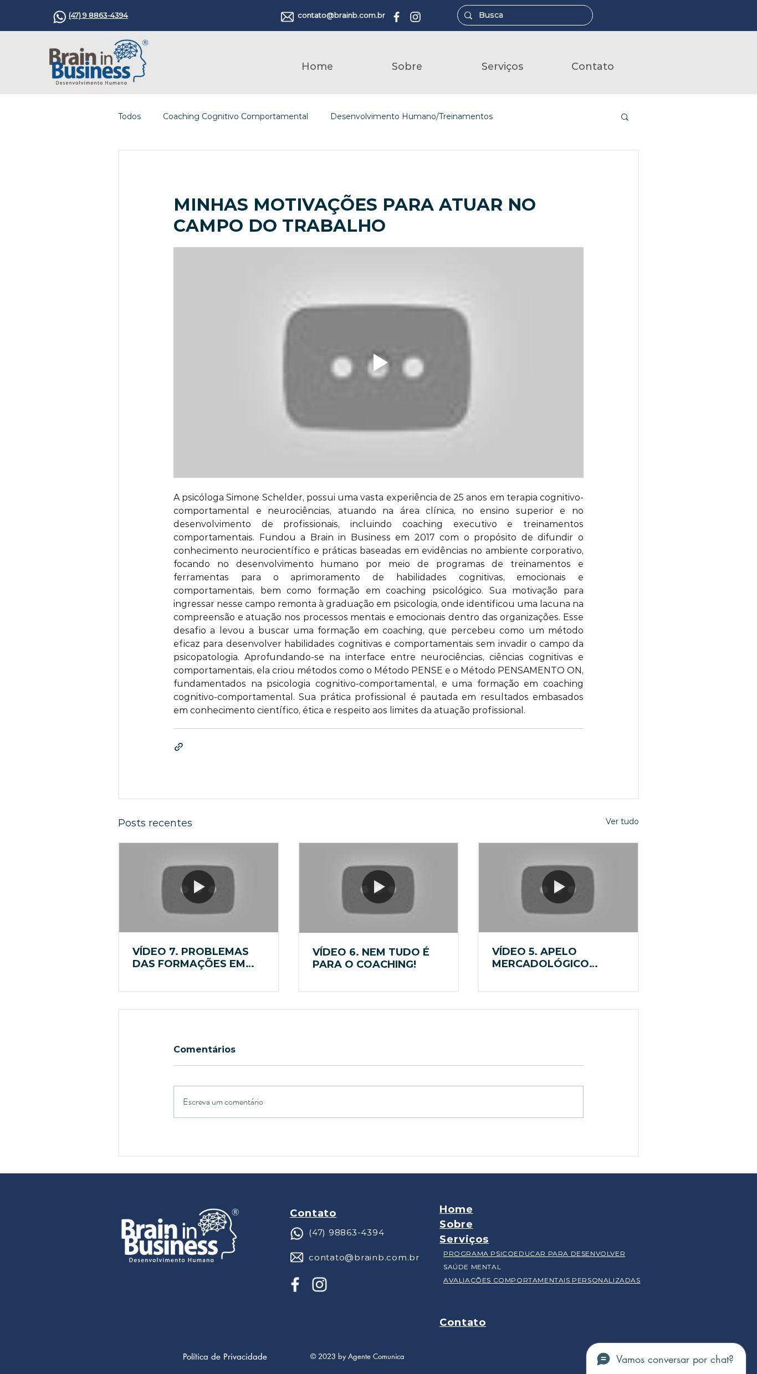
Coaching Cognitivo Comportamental (235, 116)
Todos (129, 116)
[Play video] (378, 362)
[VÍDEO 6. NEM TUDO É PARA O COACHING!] (378, 887)
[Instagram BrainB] (415, 17)
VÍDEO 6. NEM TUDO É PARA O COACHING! (371, 958)
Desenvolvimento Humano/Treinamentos (411, 116)
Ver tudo (622, 821)
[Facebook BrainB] (396, 17)
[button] (625, 116)
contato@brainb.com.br (341, 15)
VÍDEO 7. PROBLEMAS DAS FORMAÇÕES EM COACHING (190, 958)
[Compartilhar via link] (178, 747)
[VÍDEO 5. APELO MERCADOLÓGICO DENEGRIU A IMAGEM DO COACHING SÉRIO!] (558, 887)
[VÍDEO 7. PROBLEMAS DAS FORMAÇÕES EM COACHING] (198, 887)
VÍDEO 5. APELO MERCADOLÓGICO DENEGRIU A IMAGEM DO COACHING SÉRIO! (557, 958)
